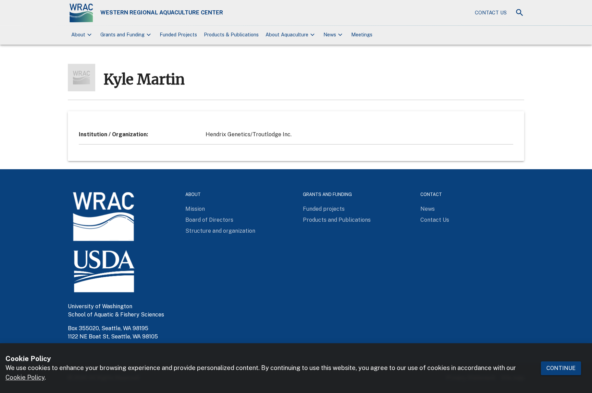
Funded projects (324, 209)
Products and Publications (337, 220)
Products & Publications (231, 34)
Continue (561, 368)
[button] (82, 35)
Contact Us (491, 12)
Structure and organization (220, 231)
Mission (195, 209)
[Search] (519, 12)
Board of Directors (209, 220)
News (427, 209)
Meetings (361, 34)
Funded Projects (178, 34)
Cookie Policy (25, 377)
